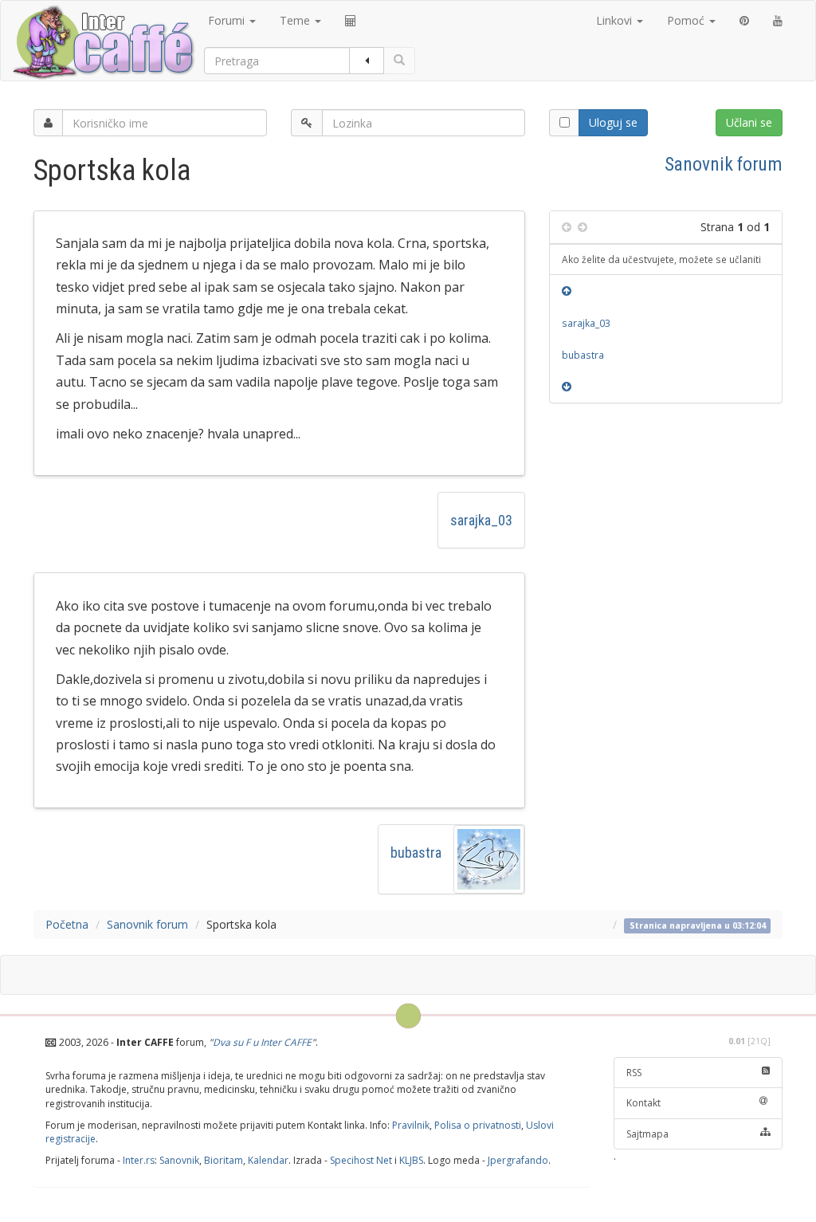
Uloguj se (613, 122)
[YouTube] (777, 21)
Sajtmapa (647, 1134)
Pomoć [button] (687, 20)
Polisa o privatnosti (477, 1125)
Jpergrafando (518, 1160)
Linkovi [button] (615, 20)
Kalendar (268, 1160)
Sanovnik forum (724, 164)
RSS (633, 1072)
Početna (66, 924)
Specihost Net (361, 1160)
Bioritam (223, 1160)
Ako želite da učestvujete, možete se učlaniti (661, 259)
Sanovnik (179, 1160)
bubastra (415, 852)
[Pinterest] (744, 21)
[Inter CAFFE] (103, 42)
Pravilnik (411, 1125)
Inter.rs (139, 1160)
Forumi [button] (228, 20)
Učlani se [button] (749, 122)
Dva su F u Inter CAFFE (262, 1042)
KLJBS (411, 1160)
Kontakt (643, 1103)
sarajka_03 (481, 520)
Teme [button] (296, 20)
